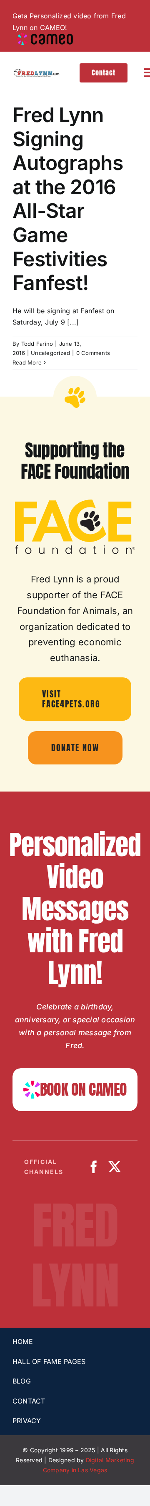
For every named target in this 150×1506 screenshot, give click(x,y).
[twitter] (114, 1167)
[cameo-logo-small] (45, 36)
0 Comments (93, 353)
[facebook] (94, 1167)
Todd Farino (37, 343)
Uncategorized (50, 353)
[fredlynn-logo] (36, 72)
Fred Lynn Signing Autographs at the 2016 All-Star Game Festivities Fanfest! (67, 198)
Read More (27, 362)
